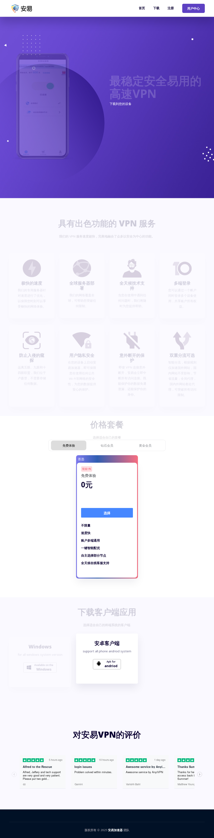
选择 (107, 513)
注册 (171, 8)
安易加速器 (115, 830)
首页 (142, 8)
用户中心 (193, 8)
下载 (156, 8)
